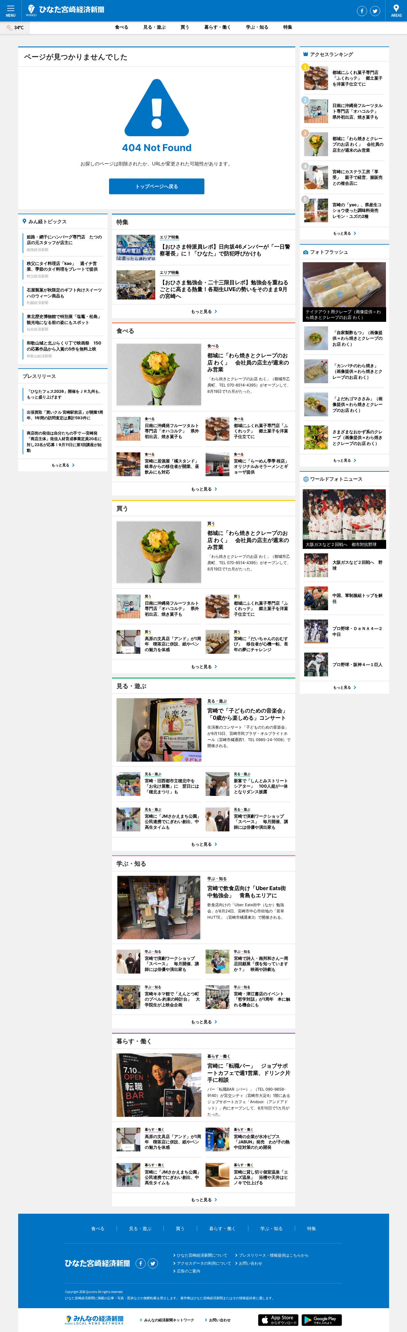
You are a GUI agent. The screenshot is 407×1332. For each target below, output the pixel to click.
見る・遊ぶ (154, 27)
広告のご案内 (188, 1271)
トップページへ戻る (156, 186)
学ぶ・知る (257, 27)
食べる (121, 27)
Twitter (375, 11)
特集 (287, 27)
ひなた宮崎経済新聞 (65, 10)
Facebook (362, 11)
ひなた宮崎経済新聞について (202, 1255)
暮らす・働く (217, 27)
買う (185, 27)
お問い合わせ (250, 1263)
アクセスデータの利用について (204, 1263)
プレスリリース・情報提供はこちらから (274, 1255)
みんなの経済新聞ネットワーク (94, 1320)
